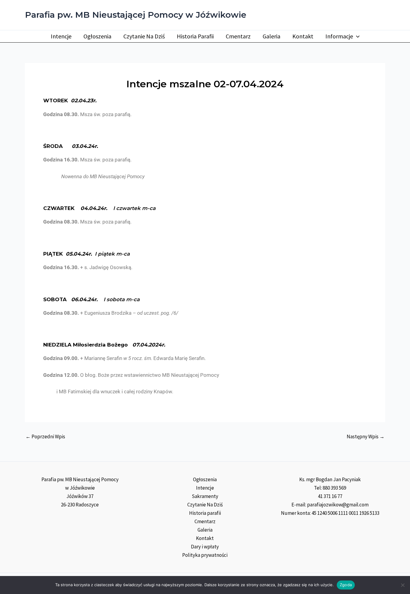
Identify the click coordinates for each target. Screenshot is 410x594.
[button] (356, 36)
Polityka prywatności (205, 555)
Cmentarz (238, 36)
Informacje (339, 36)
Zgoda (346, 584)
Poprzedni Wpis (45, 436)
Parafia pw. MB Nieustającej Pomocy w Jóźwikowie (135, 15)
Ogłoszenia (97, 36)
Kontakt (302, 36)
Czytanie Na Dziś (144, 36)
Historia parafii (195, 36)
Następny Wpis (365, 436)
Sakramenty (205, 496)
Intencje (61, 36)
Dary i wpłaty (205, 546)
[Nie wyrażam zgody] (402, 585)
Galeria (271, 36)
